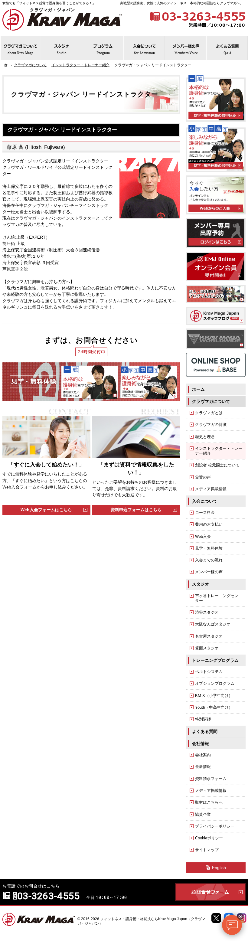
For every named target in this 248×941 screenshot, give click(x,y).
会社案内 (203, 755)
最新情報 (203, 766)
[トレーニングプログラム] (103, 48)
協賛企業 (203, 814)
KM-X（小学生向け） (214, 695)
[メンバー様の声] (186, 48)
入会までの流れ (209, 560)
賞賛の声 (203, 477)
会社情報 (200, 743)
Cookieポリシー (209, 838)
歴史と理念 (205, 436)
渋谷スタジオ (207, 612)
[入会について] (144, 48)
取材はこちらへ (209, 802)
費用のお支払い (209, 524)
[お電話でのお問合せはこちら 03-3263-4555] (197, 18)
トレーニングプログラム (215, 660)
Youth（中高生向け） (214, 707)
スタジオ (200, 584)
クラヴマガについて (211, 401)
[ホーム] (6, 65)
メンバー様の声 (209, 572)
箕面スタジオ (207, 648)
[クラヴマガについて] (20, 48)
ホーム (198, 389)
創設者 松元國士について (217, 465)
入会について (204, 501)
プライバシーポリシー (214, 826)
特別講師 (203, 719)
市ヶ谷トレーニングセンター (216, 598)
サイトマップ (207, 850)
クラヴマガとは (209, 412)
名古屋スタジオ (209, 636)
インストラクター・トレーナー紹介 (218, 451)
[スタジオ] (61, 48)
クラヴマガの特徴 (211, 424)
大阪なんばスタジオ (212, 624)
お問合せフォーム (210, 892)
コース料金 (205, 512)
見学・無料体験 (209, 548)
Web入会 (203, 536)
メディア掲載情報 (211, 489)
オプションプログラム (214, 683)
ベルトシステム (209, 671)
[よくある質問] (227, 48)
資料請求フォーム (211, 778)
